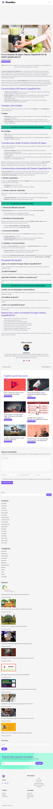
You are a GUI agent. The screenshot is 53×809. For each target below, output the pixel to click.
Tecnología (4, 576)
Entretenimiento (6, 61)
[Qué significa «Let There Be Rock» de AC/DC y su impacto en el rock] (8, 652)
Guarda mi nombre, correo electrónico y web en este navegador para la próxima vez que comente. (27, 479)
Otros (2, 572)
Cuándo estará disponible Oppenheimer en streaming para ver (16, 643)
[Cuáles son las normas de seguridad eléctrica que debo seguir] (8, 727)
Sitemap (39, 786)
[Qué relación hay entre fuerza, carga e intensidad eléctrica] (8, 668)
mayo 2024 (4, 533)
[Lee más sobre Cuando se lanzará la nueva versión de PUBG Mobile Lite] (15, 430)
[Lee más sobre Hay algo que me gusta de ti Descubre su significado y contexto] (38, 408)
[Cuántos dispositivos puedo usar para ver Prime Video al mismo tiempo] (8, 683)
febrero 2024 (4, 540)
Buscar (3, 492)
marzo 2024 (4, 538)
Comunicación (4, 556)
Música (3, 569)
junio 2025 (3, 503)
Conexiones (4, 558)
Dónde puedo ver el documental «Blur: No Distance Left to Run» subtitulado (13, 416)
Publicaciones (30, 796)
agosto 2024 (4, 526)
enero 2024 (4, 543)
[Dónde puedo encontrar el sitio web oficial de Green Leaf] (8, 588)
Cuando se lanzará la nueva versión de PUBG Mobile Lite (14, 438)
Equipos (3, 567)
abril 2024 (3, 536)
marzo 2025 (4, 510)
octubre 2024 (4, 522)
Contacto (39, 782)
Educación (3, 560)
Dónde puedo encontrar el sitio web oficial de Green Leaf (15, 594)
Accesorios (4, 551)
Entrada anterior (6, 367)
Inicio (39, 778)
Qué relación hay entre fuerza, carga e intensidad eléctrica (15, 674)
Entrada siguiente (47, 367)
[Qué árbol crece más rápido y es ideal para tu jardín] (8, 619)
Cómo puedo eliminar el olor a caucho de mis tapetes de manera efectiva (37, 394)
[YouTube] (26, 360)
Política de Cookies (38, 783)
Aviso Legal (39, 780)
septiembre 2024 (5, 524)
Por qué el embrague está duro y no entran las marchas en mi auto (17, 718)
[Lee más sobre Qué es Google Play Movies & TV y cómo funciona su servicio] (15, 384)
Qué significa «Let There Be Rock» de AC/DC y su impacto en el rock (17, 658)
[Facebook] (24, 360)
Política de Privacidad (39, 785)
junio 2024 (3, 531)
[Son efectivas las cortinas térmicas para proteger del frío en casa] (8, 698)
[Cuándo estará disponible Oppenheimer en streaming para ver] (8, 636)
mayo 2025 (4, 506)
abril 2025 (3, 508)
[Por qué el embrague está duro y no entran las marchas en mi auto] (8, 712)
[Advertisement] (26, 14)
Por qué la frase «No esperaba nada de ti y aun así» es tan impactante (37, 439)
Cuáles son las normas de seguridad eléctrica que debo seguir (16, 733)
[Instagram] (29, 360)
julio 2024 (3, 529)
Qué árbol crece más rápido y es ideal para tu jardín (13, 626)
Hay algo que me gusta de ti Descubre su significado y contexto (37, 418)
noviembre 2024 (5, 519)
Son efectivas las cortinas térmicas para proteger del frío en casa (17, 703)
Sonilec (10, 2)
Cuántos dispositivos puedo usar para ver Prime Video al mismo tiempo (18, 689)
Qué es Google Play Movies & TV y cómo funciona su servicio (14, 393)
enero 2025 (4, 515)
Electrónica (4, 563)
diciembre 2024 (5, 517)
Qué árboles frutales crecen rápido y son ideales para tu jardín (16, 609)
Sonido (3, 574)
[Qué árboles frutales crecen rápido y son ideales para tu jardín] (8, 603)
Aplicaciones (4, 553)
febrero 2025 (4, 512)
